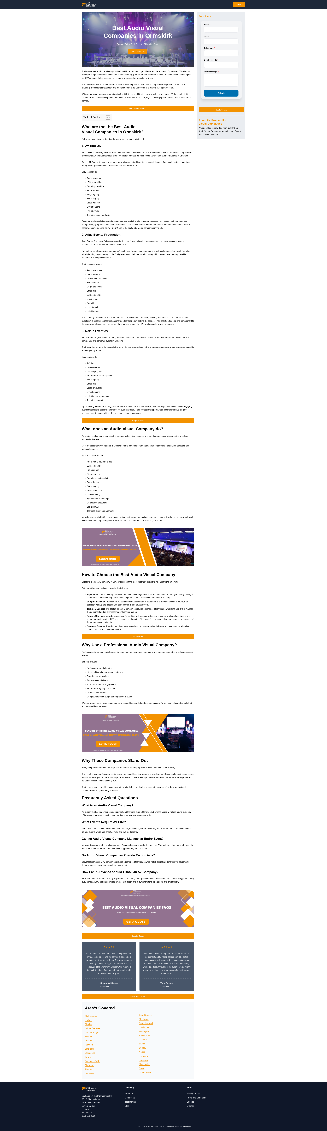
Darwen (88, 1057)
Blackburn (89, 1065)
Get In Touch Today (138, 108)
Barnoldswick (145, 1072)
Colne (141, 1068)
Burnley (142, 1048)
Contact (239, 4)
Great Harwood (146, 1023)
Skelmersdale (91, 1016)
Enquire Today (138, 936)
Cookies (190, 1102)
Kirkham (88, 1036)
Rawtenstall (144, 1035)
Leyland (88, 1020)
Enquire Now (137, 420)
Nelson (142, 1052)
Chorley (88, 1024)
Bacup (142, 1044)
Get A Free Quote (138, 997)
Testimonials (130, 1102)
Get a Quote (136, 52)
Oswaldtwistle (145, 1015)
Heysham (143, 1056)
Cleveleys (89, 1073)
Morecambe (144, 1064)
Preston (88, 1041)
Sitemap (190, 1106)
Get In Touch (221, 110)
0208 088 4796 (88, 1116)
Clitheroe (143, 1040)
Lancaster (143, 1060)
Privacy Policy (193, 1094)
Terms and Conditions (196, 1098)
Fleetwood (144, 1019)
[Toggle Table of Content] (106, 117)
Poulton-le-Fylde (92, 1061)
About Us (129, 1094)
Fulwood (89, 1045)
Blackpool (89, 1049)
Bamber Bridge (91, 1032)
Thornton (89, 1069)
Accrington (144, 1031)
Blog (127, 1106)
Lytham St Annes (92, 1028)
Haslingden (144, 1027)
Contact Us (138, 637)
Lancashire (90, 1053)
